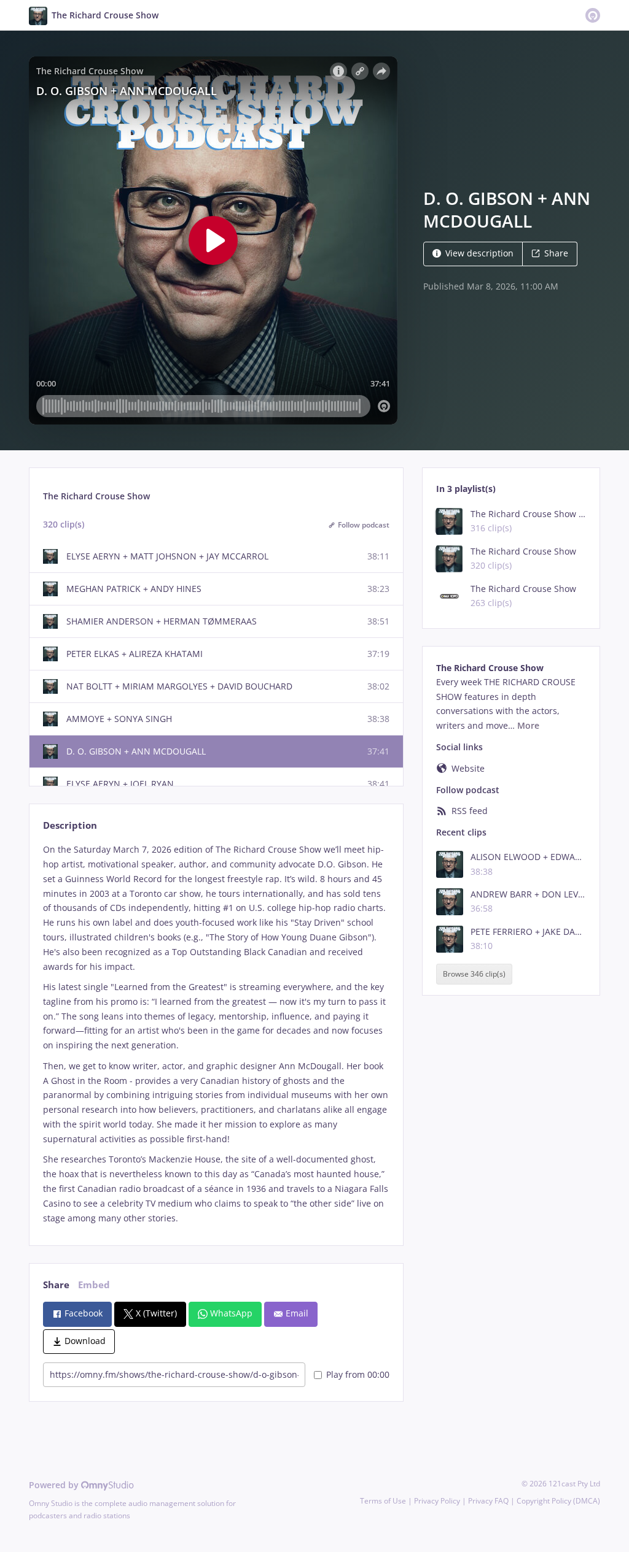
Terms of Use (383, 1501)
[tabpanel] (216, 1033)
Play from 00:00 (357, 1374)
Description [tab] (70, 825)
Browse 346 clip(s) (474, 974)
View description (479, 253)
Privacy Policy (437, 1501)
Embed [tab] (94, 1284)
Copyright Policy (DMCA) (558, 1501)
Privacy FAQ (488, 1501)
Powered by (55, 1485)
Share (556, 253)
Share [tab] (56, 1284)
